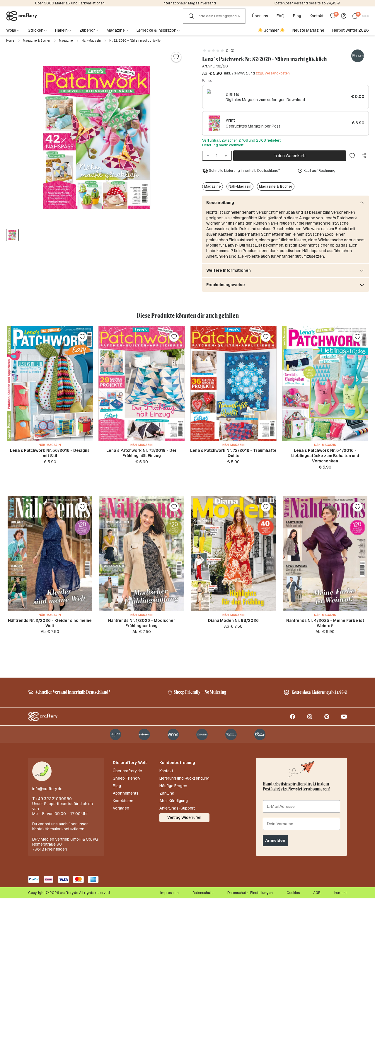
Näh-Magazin (91, 41)
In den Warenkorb (290, 155)
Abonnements (125, 793)
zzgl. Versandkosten (273, 73)
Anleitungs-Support (177, 808)
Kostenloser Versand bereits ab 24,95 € (307, 3)
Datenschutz (203, 892)
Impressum (169, 892)
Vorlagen (121, 808)
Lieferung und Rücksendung (184, 778)
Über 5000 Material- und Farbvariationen (70, 3)
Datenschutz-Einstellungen (250, 892)
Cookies (293, 892)
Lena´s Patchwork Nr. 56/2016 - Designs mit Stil (50, 453)
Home (10, 41)
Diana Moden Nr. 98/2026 (233, 620)
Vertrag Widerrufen (184, 817)
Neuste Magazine (308, 30)
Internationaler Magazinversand (189, 3)
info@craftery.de (47, 788)
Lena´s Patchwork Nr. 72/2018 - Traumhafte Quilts (233, 453)
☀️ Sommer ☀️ (271, 30)
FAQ (280, 15)
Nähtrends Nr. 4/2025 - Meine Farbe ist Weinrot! (325, 623)
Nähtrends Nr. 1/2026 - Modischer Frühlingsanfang (141, 623)
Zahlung (166, 793)
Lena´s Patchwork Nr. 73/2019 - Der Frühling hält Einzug (141, 453)
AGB (317, 892)
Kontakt (316, 15)
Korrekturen (123, 800)
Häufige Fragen (173, 785)
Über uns (260, 15)
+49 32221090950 (54, 798)
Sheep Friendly (126, 778)
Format (207, 80)
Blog (297, 15)
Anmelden (275, 840)
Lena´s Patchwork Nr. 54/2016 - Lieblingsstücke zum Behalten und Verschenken (325, 456)
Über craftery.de (127, 770)
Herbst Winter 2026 (350, 30)
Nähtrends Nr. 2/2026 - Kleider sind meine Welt (50, 623)
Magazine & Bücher (36, 41)
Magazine (66, 41)
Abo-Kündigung (173, 800)
